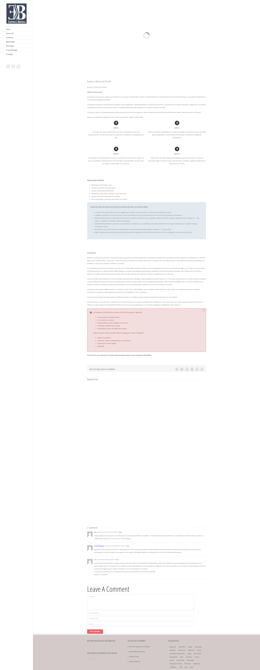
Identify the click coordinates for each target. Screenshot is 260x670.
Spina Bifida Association (137, 652)
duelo (181, 657)
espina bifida (180, 660)
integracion (196, 664)
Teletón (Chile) (134, 657)
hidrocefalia (190, 660)
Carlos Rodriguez (99, 546)
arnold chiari (181, 650)
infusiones (187, 664)
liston (191, 667)
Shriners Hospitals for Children (139, 647)
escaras (197, 657)
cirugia (189, 653)
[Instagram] (94, 659)
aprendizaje (198, 647)
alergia (190, 647)
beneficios (191, 650)
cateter (199, 650)
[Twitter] (91, 659)
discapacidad (173, 657)
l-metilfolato (173, 667)
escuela (171, 660)
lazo (186, 667)
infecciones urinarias (175, 664)
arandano (172, 650)
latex (180, 667)
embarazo (189, 657)
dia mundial (197, 653)
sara (95, 532)
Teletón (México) (134, 661)
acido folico (182, 647)
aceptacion (172, 647)
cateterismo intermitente (177, 653)
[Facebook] (88, 659)
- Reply (120, 532)
